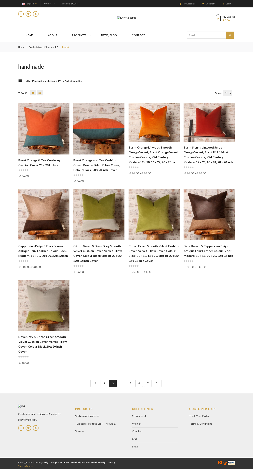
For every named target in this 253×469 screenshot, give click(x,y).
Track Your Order (199, 416)
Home (29, 35)
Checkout (138, 431)
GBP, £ (47, 3)
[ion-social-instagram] (36, 14)
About (52, 35)
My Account (139, 416)
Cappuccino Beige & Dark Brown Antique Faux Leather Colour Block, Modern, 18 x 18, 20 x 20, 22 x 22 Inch (43, 251)
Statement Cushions (87, 416)
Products (79, 35)
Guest (75, 3)
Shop (135, 446)
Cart (134, 438)
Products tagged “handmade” (43, 47)
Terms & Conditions (200, 423)
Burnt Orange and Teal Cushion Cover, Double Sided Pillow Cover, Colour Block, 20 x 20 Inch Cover (96, 165)
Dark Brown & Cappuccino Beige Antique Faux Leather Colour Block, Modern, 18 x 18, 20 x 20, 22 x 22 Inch (208, 251)
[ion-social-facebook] (21, 14)
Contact (138, 35)
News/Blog (109, 35)
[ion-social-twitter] (28, 14)
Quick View (43, 151)
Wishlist (137, 423)
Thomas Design (25, 466)
